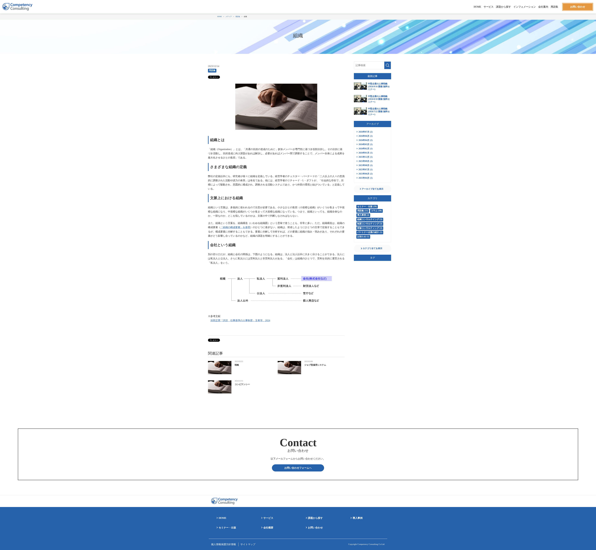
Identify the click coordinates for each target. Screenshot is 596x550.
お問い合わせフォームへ (298, 468)
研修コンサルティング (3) (369, 228)
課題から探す (503, 6)
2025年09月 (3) (366, 161)
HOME (477, 6)
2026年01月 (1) (366, 153)
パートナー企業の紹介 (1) (369, 232)
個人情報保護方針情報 (223, 544)
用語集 (554, 6)
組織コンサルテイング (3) (369, 219)
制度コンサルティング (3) (369, 224)
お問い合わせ (577, 6)
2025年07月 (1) (366, 169)
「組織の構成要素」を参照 (235, 227)
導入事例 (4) (363, 215)
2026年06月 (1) (366, 136)
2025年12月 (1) (366, 157)
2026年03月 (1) (366, 144)
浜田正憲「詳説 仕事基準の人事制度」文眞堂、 (240, 320)
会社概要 (268, 527)
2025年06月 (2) (366, 174)
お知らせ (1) (363, 236)
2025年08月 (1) (366, 165)
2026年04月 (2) (366, 140)
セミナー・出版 (227, 527)
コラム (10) (376, 211)
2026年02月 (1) (366, 148)
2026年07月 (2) (366, 132)
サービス (489, 6)
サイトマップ (247, 544)
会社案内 (543, 6)
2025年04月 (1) (366, 178)
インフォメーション (524, 6)
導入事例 (358, 518)
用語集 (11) (362, 211)
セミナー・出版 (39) (367, 206)
